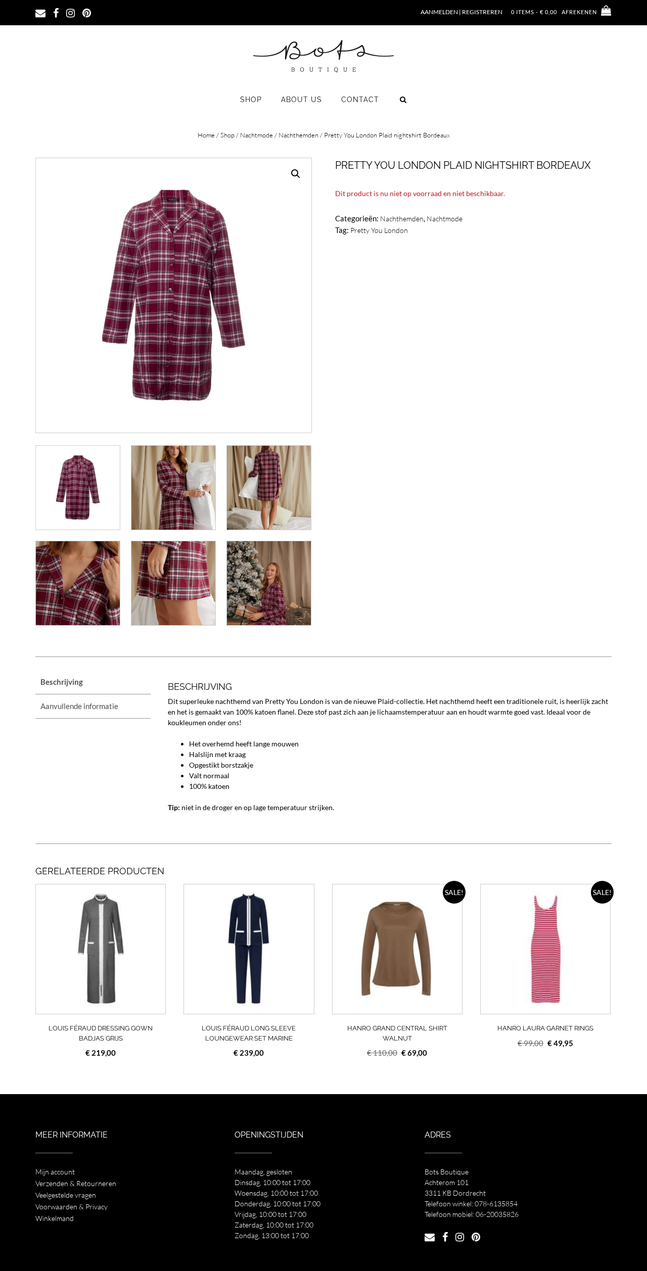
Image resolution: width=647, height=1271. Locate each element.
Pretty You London (379, 230)
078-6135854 (496, 1203)
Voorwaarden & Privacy (71, 1206)
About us (301, 100)
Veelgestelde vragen (65, 1195)
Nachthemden (298, 135)
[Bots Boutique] (323, 55)
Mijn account (55, 1171)
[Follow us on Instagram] (70, 12)
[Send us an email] (40, 12)
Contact (360, 100)
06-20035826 (497, 1214)
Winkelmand (54, 1218)
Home (206, 135)
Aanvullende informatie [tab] (79, 706)
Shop (251, 100)
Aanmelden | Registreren (461, 12)
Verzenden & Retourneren (75, 1183)
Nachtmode (256, 135)
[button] (296, 174)
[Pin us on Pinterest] (86, 12)
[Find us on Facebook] (56, 12)
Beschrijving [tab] (61, 681)
